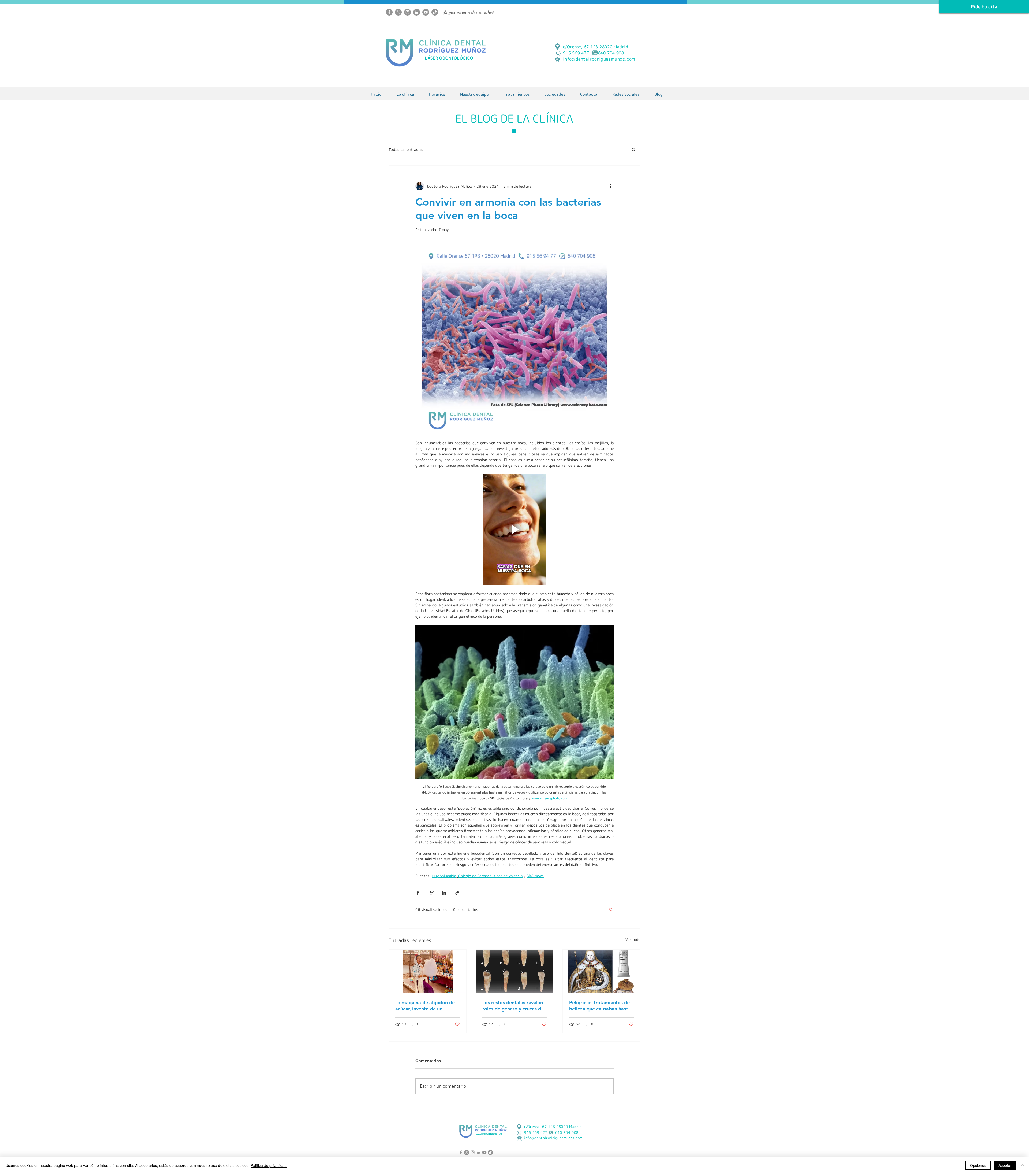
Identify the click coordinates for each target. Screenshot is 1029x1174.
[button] (633, 149)
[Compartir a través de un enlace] (457, 892)
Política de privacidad (269, 1165)
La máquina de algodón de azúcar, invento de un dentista (425, 1005)
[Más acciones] (610, 186)
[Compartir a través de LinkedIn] (444, 892)
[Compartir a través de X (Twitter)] (431, 892)
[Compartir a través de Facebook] (417, 892)
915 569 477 (535, 1132)
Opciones (978, 1165)
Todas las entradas (406, 149)
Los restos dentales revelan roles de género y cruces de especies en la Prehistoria (513, 1005)
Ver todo (632, 939)
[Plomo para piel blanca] (601, 971)
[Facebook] (389, 12)
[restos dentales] (514, 971)
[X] (398, 12)
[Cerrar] (1022, 1165)
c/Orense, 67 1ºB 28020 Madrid (595, 47)
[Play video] (514, 529)
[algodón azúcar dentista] (427, 971)
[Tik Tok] (434, 12)
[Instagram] (407, 12)
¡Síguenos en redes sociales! (468, 12)
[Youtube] (425, 12)
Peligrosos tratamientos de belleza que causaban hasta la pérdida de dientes (600, 1005)
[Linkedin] (416, 12)
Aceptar (1005, 1165)
